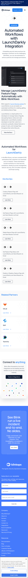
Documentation (5, 541)
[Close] (26, 559)
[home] (5, 10)
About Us (4, 516)
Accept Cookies (14, 575)
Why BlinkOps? (5, 513)
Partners (3, 518)
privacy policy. (10, 567)
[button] (25, 10)
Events (3, 555)
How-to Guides (5, 546)
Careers (3, 520)
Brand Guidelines (6, 527)
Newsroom (4, 530)
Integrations (4, 525)
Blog (2, 544)
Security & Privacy (6, 532)
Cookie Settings (14, 570)
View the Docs (8, 132)
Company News (6, 553)
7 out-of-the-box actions (17, 104)
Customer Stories (6, 548)
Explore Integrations (14, 377)
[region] (14, 567)
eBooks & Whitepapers (7, 551)
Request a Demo (17, 10)
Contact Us (4, 523)
